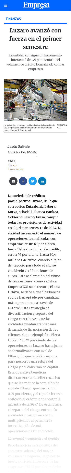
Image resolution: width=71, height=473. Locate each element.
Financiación (16, 169)
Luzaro (12, 165)
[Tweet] (33, 181)
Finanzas (13, 19)
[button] (6, 5)
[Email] (13, 181)
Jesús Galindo (18, 146)
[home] (35, 6)
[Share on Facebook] (23, 181)
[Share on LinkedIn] (42, 181)
